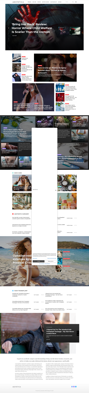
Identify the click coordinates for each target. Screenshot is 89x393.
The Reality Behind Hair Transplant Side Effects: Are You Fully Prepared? (21, 309)
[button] (55, 190)
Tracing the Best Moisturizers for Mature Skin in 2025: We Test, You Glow (22, 206)
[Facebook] (72, 386)
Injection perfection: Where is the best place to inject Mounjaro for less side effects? (9, 151)
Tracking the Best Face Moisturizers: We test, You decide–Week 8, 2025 (66, 189)
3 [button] (8, 33)
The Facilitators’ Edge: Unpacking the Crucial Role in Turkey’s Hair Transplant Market (54, 302)
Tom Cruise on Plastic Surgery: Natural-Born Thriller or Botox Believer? (52, 70)
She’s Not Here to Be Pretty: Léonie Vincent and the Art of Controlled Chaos (27, 78)
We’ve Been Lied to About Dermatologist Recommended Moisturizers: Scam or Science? (70, 108)
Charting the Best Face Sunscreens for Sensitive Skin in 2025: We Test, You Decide (22, 188)
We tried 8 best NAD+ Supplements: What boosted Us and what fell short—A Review (79, 125)
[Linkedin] (75, 386)
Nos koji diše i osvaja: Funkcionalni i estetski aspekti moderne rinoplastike (21, 218)
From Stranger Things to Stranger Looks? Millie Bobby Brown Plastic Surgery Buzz (44, 107)
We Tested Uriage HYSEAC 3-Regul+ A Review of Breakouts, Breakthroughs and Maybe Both (8, 165)
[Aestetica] (18, 1)
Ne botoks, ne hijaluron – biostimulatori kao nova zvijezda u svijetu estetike (21, 232)
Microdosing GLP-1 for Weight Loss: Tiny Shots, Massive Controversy (79, 138)
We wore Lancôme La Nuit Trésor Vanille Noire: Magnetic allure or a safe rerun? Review (44, 125)
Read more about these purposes (51, 258)
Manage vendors (35, 258)
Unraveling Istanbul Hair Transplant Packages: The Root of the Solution (20, 302)
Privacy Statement (47, 263)
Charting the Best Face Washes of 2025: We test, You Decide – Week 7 (66, 207)
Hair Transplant (36, 294)
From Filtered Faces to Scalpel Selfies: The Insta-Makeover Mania (69, 254)
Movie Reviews (62, 27)
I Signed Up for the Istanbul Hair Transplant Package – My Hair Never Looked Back (54, 295)
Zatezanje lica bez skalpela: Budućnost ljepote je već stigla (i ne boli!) (21, 225)
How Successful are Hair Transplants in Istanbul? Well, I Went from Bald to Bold (54, 309)
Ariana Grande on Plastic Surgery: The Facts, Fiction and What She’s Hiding (62, 125)
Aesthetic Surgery (70, 218)
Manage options (50, 261)
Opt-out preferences (41, 263)
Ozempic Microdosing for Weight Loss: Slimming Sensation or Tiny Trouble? (69, 158)
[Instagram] (74, 386)
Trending (23, 56)
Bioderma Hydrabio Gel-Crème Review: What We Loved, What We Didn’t (27, 165)
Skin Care (15, 185)
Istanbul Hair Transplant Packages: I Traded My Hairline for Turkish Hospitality (20, 295)
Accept (38, 261)
